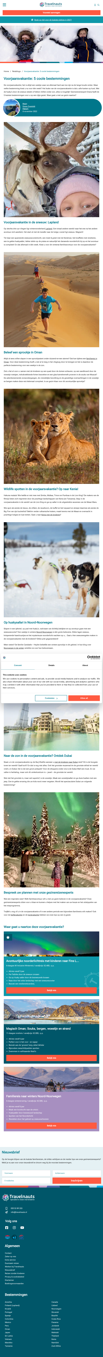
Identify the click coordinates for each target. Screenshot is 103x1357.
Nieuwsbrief (10, 1270)
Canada (55, 1302)
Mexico (8, 1322)
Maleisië (55, 1332)
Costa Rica (56, 1319)
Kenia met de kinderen (50, 515)
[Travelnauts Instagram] (16, 1228)
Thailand (55, 1336)
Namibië (55, 1342)
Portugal (8, 1312)
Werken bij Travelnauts (14, 1267)
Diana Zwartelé (29, 106)
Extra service (10, 1260)
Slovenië (55, 1312)
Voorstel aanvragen (51, 12)
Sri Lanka (9, 1336)
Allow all (84, 698)
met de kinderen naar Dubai (66, 762)
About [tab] (85, 665)
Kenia (54, 1339)
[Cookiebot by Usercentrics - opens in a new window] (89, 657)
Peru (7, 1326)
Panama (55, 1322)
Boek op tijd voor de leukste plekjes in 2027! (53, 20)
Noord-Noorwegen (44, 632)
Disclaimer (9, 1280)
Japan (7, 1332)
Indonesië (56, 1329)
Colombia (9, 1319)
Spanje (8, 1315)
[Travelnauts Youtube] (23, 1228)
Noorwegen (56, 1309)
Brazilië (55, 1315)
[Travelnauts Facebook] (8, 1228)
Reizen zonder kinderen (14, 1273)
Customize (49, 698)
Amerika (8, 1302)
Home (6, 71)
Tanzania (8, 1346)
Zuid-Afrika (56, 1346)
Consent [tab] (18, 665)
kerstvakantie (33, 915)
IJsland (55, 1305)
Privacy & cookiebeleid (14, 1277)
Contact (8, 1253)
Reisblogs (16, 71)
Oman (7, 1329)
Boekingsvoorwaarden (14, 1283)
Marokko (8, 1342)
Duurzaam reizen (12, 1263)
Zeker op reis (10, 1256)
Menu (4, 7)
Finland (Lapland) (12, 1305)
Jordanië (55, 1326)
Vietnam (8, 1339)
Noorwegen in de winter (14, 648)
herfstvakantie (16, 915)
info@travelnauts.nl (19, 1212)
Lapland (48, 229)
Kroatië (8, 1309)
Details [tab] (51, 665)
